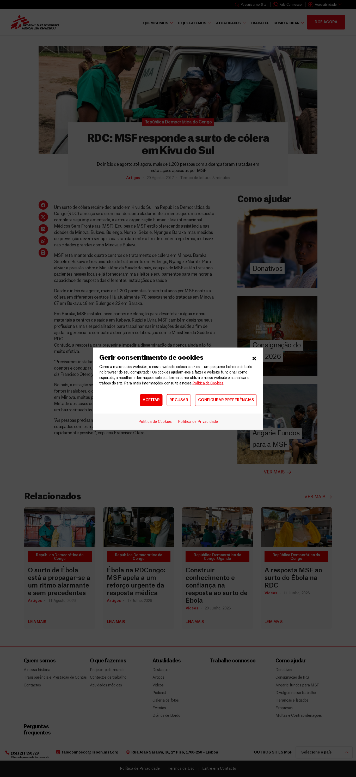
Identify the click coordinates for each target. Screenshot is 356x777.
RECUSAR (178, 400)
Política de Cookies (207, 383)
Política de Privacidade (198, 421)
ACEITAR (151, 400)
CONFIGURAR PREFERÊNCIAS (226, 400)
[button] (254, 357)
